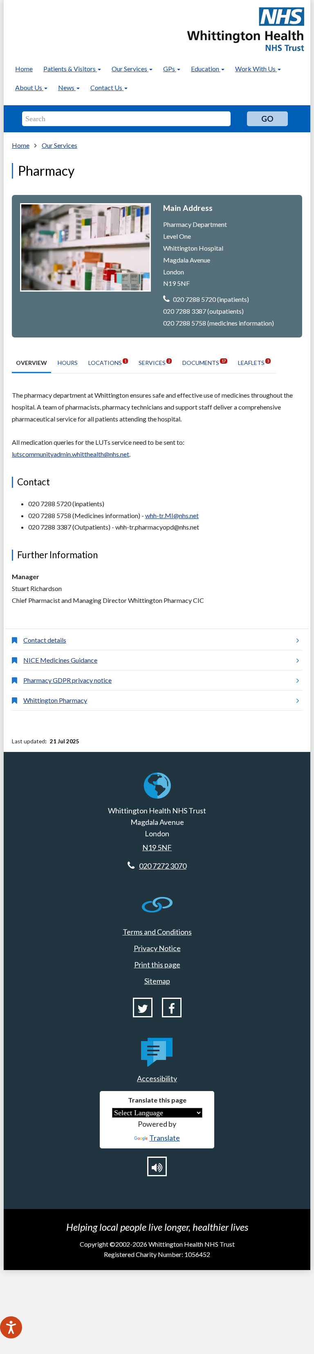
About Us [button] (29, 87)
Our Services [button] (130, 68)
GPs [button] (169, 68)
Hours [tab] (68, 362)
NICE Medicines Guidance (60, 660)
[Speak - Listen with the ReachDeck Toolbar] (11, 1327)
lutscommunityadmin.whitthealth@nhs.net (70, 454)
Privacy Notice (157, 948)
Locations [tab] (107, 362)
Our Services (59, 145)
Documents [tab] (204, 362)
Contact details (44, 640)
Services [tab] (154, 362)
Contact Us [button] (106, 87)
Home (24, 68)
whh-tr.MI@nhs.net (172, 515)
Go (267, 118)
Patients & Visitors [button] (70, 68)
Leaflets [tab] (253, 362)
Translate (164, 1137)
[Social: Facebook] (172, 1007)
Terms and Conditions (157, 931)
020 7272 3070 (162, 865)
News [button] (67, 87)
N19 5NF (157, 847)
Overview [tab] (31, 362)
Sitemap (157, 980)
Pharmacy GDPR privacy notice (67, 680)
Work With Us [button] (256, 68)
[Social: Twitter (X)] (143, 1007)
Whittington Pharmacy (55, 700)
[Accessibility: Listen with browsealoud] (157, 1166)
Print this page (157, 964)
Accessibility (157, 1078)
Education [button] (205, 68)
